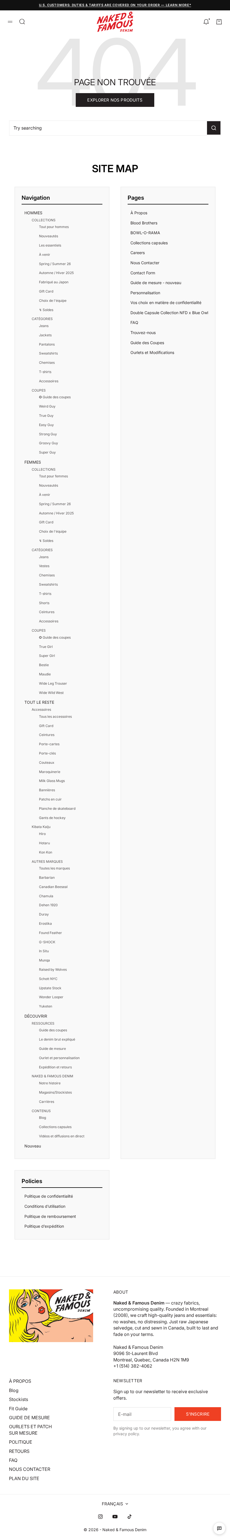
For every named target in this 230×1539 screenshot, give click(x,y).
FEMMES (32, 462)
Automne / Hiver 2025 (56, 273)
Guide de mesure (52, 1048)
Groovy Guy (48, 443)
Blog (42, 1117)
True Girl (46, 647)
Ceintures (46, 612)
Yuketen (45, 1006)
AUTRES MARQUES (47, 861)
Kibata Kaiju (41, 827)
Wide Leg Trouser (53, 683)
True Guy (46, 415)
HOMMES (33, 212)
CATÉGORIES (42, 319)
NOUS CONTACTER (29, 1469)
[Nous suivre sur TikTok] (129, 1516)
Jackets (45, 335)
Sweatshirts (48, 353)
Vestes (44, 566)
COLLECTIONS (44, 220)
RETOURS (19, 1451)
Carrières (46, 1101)
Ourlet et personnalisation (59, 1058)
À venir (44, 254)
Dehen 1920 (48, 905)
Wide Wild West (51, 693)
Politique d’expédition (44, 1226)
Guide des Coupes (147, 342)
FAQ (134, 322)
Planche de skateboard (57, 808)
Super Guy (47, 452)
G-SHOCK (47, 942)
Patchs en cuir (50, 799)
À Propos (138, 212)
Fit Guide (18, 1408)
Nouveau (32, 1146)
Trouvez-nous (143, 332)
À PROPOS (20, 1381)
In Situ (44, 951)
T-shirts (45, 372)
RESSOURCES (43, 1023)
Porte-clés (47, 753)
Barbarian (47, 877)
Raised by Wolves (53, 969)
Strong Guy (48, 434)
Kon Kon (45, 852)
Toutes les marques (54, 868)
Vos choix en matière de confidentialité (165, 302)
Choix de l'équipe (52, 300)
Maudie (45, 674)
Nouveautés (48, 236)
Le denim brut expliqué (57, 1039)
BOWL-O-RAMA (145, 232)
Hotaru (44, 843)
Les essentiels (50, 245)
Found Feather (50, 933)
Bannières (47, 790)
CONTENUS (41, 1111)
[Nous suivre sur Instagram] (100, 1516)
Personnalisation (145, 292)
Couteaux (46, 762)
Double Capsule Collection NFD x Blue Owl (169, 312)
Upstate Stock (50, 988)
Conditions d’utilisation (44, 1206)
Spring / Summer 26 (55, 264)
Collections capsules (55, 1127)
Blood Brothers (143, 222)
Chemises (47, 362)
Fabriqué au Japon (53, 282)
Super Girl (47, 656)
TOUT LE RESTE (39, 702)
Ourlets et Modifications (152, 352)
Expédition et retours (55, 1067)
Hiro (42, 834)
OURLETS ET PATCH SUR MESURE (30, 1430)
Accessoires (48, 381)
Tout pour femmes (53, 476)
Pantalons (47, 344)
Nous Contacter (144, 262)
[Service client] (219, 1528)
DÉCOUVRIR (35, 1016)
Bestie (44, 665)
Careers (137, 252)
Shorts (44, 603)
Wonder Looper (51, 997)
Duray (44, 914)
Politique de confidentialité (48, 1196)
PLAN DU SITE (24, 1478)
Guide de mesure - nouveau (155, 282)
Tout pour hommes (54, 227)
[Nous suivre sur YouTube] (115, 1516)
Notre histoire (50, 1083)
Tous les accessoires (55, 716)
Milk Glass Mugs (52, 781)
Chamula (46, 896)
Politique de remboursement (50, 1216)
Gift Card (46, 291)
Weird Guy (47, 406)
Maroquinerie (49, 772)
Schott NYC (48, 979)
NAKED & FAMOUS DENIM (52, 1076)
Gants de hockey (52, 818)
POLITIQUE (20, 1442)
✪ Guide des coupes (55, 397)
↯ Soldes (46, 310)
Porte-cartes (49, 744)
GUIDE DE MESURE (29, 1417)
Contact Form (142, 272)
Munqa (44, 960)
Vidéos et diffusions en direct (61, 1136)
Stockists (18, 1399)
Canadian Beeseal (53, 887)
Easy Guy (46, 425)
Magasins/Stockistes (55, 1092)
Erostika (45, 923)
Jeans (44, 326)
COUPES (39, 390)
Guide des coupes (53, 1030)
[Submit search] (213, 128)
